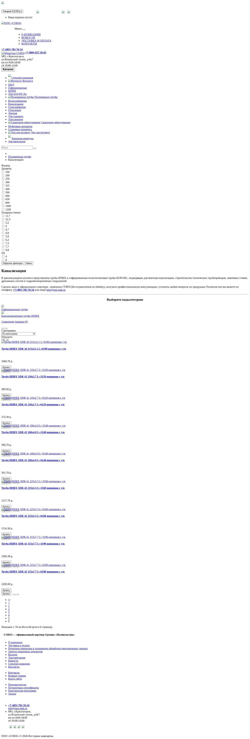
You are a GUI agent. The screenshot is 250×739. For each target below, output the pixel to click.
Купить (6, 367)
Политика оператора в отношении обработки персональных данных (48, 648)
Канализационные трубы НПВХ (20, 315)
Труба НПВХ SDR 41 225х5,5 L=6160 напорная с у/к (33, 515)
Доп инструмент (40, 132)
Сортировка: (8, 330)
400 (7, 189)
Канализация (15, 104)
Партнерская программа (22, 690)
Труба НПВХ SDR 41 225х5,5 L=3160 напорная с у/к (33, 488)
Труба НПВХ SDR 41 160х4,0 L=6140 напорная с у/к (33, 460)
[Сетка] (6, 328)
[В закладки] (14, 371)
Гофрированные (17, 87)
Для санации (15, 119)
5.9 (7, 236)
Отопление (14, 110)
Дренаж (12, 113)
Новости (13, 660)
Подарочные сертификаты (23, 687)
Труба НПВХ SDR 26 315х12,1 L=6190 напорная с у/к (33, 348)
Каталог (8, 69)
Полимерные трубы (46, 97)
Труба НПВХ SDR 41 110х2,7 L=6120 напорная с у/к (32, 404)
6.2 (7, 239)
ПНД (11, 84)
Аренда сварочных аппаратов (25, 651)
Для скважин (15, 116)
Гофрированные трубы (14, 309)
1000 (8, 206)
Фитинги (27, 80)
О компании (15, 642)
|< (9, 599)
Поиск (29, 263)
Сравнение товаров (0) (14, 321)
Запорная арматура (23, 138)
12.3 (7, 219)
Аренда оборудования (18, 4)
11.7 (7, 215)
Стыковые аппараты (20, 129)
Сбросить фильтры (12, 263)
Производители (17, 684)
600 (7, 195)
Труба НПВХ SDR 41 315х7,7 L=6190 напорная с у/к (33, 571)
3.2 (7, 222)
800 (7, 202)
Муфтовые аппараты (20, 126)
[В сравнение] (17, 371)
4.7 (7, 229)
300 (7, 182)
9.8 (7, 250)
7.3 (7, 243)
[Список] (2, 328)
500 (7, 192)
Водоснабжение (17, 100)
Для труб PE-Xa (17, 94)
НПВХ (12, 90)
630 (7, 199)
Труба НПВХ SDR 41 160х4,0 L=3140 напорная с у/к (33, 432)
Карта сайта (15, 678)
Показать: (7, 336)
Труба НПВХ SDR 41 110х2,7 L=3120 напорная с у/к (32, 376)
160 (7, 172)
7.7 (7, 246)
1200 (8, 209)
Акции (12, 693)
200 (7, 175)
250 (7, 178)
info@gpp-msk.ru (55, 289)
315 (7, 185)
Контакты (14, 666)
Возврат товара (17, 675)
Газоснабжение (17, 107)
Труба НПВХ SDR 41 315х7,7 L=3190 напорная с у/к (33, 543)
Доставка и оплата (19, 645)
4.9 (7, 233)
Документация (16, 141)
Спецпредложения (50, 14)
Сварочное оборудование (55, 122)
